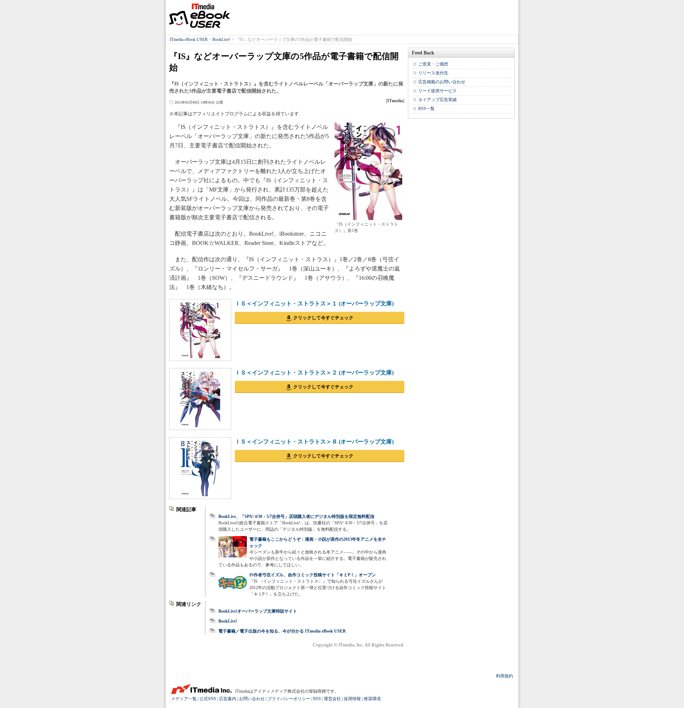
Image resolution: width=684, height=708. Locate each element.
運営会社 (332, 698)
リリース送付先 (433, 72)
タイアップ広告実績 (437, 99)
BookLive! (221, 39)
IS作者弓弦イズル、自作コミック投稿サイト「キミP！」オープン (312, 574)
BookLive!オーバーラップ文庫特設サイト (257, 611)
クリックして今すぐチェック (323, 317)
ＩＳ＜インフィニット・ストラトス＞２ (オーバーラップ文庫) (314, 372)
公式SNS (208, 698)
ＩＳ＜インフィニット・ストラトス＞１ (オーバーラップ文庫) (314, 303)
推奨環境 (372, 698)
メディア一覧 (184, 698)
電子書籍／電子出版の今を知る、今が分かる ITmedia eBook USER (282, 631)
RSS (317, 698)
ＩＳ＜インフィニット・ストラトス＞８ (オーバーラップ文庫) (314, 442)
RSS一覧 (426, 108)
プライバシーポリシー (289, 698)
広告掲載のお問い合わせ (441, 81)
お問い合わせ (252, 698)
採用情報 (352, 698)
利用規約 (504, 675)
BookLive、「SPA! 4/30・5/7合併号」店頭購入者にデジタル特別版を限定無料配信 (296, 516)
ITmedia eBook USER (199, 16)
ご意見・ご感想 (433, 64)
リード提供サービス (437, 90)
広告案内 (227, 698)
